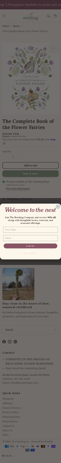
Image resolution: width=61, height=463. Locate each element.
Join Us (30, 246)
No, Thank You (30, 253)
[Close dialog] (58, 206)
